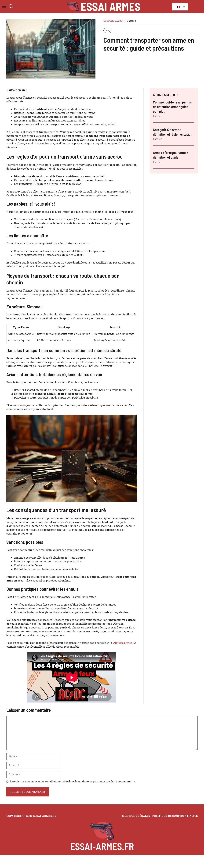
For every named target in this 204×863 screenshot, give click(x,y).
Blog (108, 30)
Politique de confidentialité (175, 815)
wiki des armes (122, 642)
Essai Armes (110, 6)
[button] (11, 6)
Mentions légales (136, 815)
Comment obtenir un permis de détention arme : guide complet (172, 106)
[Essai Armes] (73, 6)
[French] (179, 7)
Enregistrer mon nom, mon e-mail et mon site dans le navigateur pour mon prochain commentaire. (73, 781)
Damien (131, 20)
